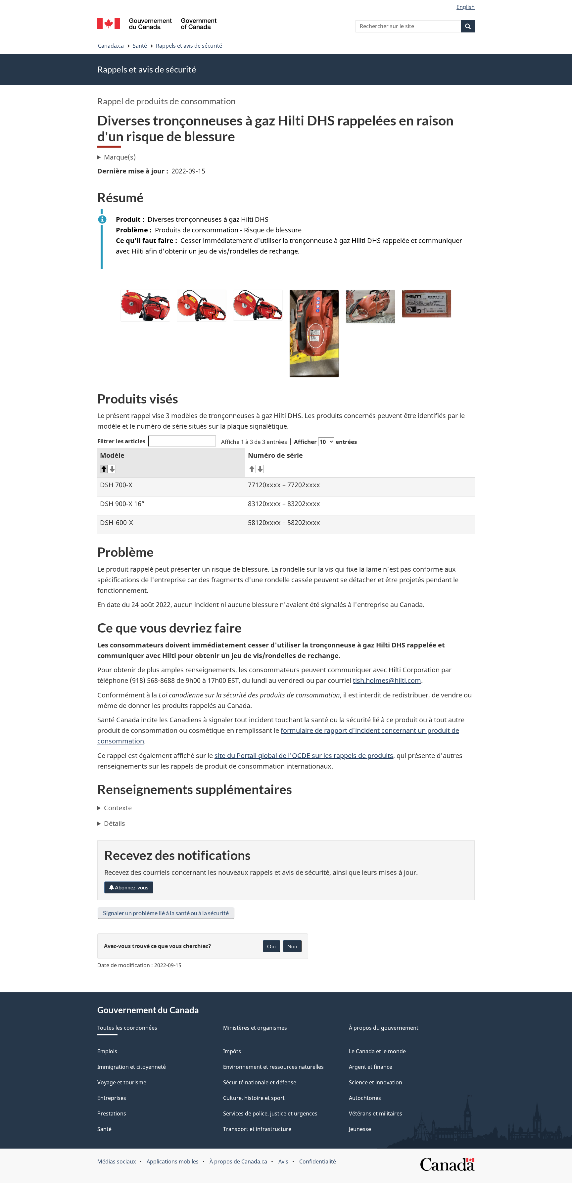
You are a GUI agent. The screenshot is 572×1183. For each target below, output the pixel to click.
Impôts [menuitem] (232, 1051)
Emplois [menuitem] (107, 1051)
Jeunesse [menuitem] (360, 1129)
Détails (114, 823)
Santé (140, 45)
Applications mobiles (173, 1161)
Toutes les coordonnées (127, 1027)
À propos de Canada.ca (238, 1161)
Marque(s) (120, 157)
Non (292, 946)
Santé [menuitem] (104, 1129)
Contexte (118, 807)
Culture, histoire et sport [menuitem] (254, 1098)
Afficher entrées (325, 442)
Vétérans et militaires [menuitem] (375, 1113)
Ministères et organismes (255, 1027)
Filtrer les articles (121, 441)
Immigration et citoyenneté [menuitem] (131, 1066)
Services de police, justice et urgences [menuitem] (270, 1113)
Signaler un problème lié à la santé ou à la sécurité (166, 913)
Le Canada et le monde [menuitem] (377, 1051)
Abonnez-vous (131, 887)
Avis (283, 1161)
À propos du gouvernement (383, 1027)
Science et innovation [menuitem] (375, 1082)
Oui (271, 946)
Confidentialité (317, 1161)
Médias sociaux (116, 1161)
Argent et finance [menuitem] (370, 1066)
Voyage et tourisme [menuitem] (121, 1082)
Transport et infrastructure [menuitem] (257, 1129)
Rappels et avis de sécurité (189, 45)
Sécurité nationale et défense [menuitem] (259, 1082)
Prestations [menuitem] (111, 1113)
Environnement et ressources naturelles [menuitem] (273, 1066)
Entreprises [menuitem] (111, 1098)
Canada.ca (111, 45)
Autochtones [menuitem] (365, 1098)
